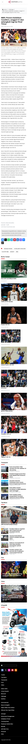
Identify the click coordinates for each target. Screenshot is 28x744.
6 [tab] (15, 603)
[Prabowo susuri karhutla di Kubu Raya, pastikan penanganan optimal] (4, 545)
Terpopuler (4, 462)
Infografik (4, 605)
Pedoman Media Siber (7, 724)
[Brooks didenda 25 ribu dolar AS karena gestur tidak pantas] (14, 401)
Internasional (4, 702)
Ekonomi (3, 693)
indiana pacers (8, 248)
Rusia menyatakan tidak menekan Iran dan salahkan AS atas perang (17, 468)
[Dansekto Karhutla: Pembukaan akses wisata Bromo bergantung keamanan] (4, 483)
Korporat (3, 731)
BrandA (3, 726)
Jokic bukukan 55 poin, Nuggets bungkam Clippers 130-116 (13, 456)
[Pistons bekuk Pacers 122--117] (10, 336)
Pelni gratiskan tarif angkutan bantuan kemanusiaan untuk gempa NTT (13, 597)
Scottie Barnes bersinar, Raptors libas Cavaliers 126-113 (12, 433)
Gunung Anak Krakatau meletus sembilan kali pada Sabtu (16, 537)
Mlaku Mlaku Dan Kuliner (8, 707)
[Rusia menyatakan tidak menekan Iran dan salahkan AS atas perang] (4, 469)
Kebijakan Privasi (5, 719)
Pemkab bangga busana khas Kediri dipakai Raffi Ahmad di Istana (17, 475)
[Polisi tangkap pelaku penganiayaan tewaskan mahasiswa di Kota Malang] (4, 497)
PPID (2, 734)
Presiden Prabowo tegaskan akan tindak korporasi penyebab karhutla (17, 530)
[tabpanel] (14, 570)
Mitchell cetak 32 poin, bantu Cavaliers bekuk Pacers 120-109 (12, 364)
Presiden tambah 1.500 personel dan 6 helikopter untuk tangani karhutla (16, 551)
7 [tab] (17, 603)
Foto (2, 557)
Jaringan (3, 713)
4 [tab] (16, 579)
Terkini (3, 675)
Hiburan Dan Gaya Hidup (7, 710)
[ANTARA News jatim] (15, 1)
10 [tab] (23, 603)
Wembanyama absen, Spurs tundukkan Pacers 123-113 (12, 323)
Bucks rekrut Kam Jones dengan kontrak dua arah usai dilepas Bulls (13, 277)
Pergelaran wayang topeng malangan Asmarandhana (12, 574)
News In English (5, 705)
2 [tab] (12, 579)
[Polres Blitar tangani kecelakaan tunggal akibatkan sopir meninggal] (4, 490)
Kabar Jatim (4, 688)
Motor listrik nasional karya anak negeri (12, 652)
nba (17, 251)
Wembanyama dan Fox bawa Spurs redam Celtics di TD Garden (13, 300)
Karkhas (3, 698)
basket (12, 251)
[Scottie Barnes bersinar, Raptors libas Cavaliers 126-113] (14, 424)
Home (5, 9)
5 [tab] (18, 579)
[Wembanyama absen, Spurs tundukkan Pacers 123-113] (14, 315)
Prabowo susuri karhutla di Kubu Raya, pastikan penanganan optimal (16, 544)
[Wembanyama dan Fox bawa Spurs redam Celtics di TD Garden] (14, 292)
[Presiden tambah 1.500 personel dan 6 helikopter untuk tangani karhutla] (4, 551)
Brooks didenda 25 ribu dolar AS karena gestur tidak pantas (12, 410)
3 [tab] (14, 579)
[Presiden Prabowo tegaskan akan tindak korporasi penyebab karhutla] (4, 531)
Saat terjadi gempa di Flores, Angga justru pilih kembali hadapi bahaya (13, 523)
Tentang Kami (5, 721)
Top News (4, 502)
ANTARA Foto (5, 729)
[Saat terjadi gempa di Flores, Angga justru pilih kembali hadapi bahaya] (14, 515)
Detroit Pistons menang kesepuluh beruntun (11, 387)
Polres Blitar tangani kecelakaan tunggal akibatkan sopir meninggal (17, 489)
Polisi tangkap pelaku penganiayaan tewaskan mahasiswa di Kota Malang (16, 496)
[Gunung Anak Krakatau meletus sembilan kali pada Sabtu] (4, 538)
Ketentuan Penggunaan (7, 716)
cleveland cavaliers (20, 248)
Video (3, 581)
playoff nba (5, 251)
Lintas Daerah (5, 691)
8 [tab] (19, 603)
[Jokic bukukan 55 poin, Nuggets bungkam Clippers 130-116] (14, 447)
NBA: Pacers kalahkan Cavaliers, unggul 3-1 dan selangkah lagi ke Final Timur (13, 11)
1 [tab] (9, 579)
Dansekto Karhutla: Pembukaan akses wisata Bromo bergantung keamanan (17, 482)
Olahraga (11, 9)
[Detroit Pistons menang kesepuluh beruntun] (14, 378)
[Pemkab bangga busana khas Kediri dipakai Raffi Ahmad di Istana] (4, 476)
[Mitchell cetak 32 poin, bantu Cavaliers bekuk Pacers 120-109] (14, 355)
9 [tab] (21, 603)
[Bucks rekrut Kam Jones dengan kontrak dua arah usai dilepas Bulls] (14, 269)
